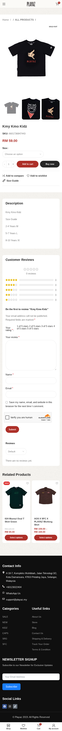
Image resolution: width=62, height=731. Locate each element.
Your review (12, 337)
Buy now (50, 164)
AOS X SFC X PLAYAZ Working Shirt (43, 521)
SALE (5, 616)
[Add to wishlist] (27, 483)
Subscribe (11, 686)
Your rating (9, 329)
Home (5, 19)
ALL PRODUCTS (24, 19)
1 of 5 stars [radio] (22, 326)
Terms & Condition (41, 649)
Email (9, 388)
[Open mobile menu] (4, 4)
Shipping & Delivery (42, 638)
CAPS (5, 633)
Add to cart (27, 164)
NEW (4, 622)
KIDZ (4, 627)
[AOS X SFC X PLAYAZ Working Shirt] (46, 497)
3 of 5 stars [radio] (47, 326)
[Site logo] (31, 3)
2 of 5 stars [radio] (35, 326)
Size (4, 148)
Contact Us (37, 633)
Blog (34, 627)
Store (34, 622)
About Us (36, 616)
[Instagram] (10, 706)
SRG (4, 638)
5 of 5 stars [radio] (33, 328)
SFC (4, 644)
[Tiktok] (15, 706)
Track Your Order (40, 644)
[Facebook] (4, 706)
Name (10, 374)
